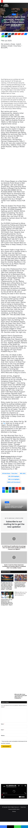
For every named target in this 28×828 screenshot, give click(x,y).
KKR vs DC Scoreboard (14, 482)
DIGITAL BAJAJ (16, 809)
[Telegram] (5, 36)
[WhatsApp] (2, 36)
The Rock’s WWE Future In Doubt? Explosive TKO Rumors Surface (14, 506)
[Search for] (26, 5)
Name (2, 724)
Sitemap (14, 811)
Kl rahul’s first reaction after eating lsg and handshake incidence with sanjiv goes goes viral (20, 585)
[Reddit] (18, 34)
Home (12, 11)
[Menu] (1, 5)
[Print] (16, 491)
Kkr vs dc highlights (14, 479)
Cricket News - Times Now (10, 473)
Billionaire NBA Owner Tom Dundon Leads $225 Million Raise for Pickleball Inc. (21, 696)
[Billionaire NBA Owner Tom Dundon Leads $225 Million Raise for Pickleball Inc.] (21, 642)
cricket (16, 11)
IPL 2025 (23, 473)
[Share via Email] (9, 36)
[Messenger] (25, 34)
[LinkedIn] (9, 34)
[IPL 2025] (5, 5)
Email (2, 729)
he (4, 423)
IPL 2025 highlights (14, 476)
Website (3, 735)
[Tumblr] (12, 34)
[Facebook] (2, 34)
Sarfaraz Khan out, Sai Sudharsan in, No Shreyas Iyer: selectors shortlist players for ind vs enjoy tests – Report (7, 602)
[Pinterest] (15, 34)
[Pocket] (22, 34)
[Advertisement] (14, 64)
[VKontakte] (23, 488)
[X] (5, 34)
